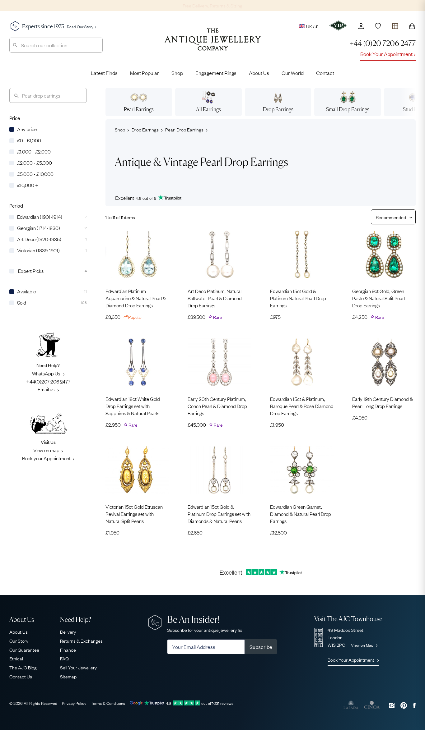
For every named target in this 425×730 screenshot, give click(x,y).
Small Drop (347, 109)
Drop (278, 109)
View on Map (362, 645)
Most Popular (144, 72)
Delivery (68, 631)
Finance (68, 649)
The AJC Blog (23, 667)
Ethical (16, 658)
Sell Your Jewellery (78, 667)
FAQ (64, 658)
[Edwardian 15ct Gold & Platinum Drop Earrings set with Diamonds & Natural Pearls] (219, 470)
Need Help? (75, 619)
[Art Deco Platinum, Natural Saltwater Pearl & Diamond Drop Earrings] (219, 254)
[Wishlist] (378, 26)
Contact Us (20, 676)
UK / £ (312, 26)
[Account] (361, 26)
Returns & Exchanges (81, 640)
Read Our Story (80, 26)
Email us (46, 389)
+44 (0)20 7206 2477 (383, 43)
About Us (259, 72)
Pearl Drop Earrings (184, 129)
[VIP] (338, 25)
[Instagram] (392, 705)
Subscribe (261, 646)
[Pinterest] (403, 705)
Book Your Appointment (386, 53)
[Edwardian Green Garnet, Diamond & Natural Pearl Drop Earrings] (302, 470)
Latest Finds (104, 72)
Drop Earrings (146, 129)
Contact (325, 72)
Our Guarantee (24, 649)
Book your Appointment (46, 458)
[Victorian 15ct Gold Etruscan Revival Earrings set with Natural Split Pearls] (137, 470)
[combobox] (56, 45)
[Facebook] (414, 705)
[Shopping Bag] (412, 26)
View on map (46, 450)
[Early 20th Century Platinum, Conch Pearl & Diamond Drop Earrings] (219, 362)
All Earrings (208, 109)
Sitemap (68, 676)
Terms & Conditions (108, 703)
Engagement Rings (215, 72)
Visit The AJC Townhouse (348, 619)
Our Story (18, 640)
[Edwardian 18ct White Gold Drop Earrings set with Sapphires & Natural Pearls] (137, 362)
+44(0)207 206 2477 (48, 381)
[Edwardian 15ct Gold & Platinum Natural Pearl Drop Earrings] (302, 254)
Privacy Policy (74, 703)
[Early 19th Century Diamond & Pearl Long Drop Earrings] (384, 362)
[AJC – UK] (213, 44)
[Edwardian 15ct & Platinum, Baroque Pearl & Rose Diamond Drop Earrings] (302, 362)
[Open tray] (395, 25)
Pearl (139, 109)
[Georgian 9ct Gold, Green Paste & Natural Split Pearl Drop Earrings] (384, 254)
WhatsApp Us (46, 373)
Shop (177, 72)
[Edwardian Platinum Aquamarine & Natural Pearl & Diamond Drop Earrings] (137, 254)
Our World (293, 72)
